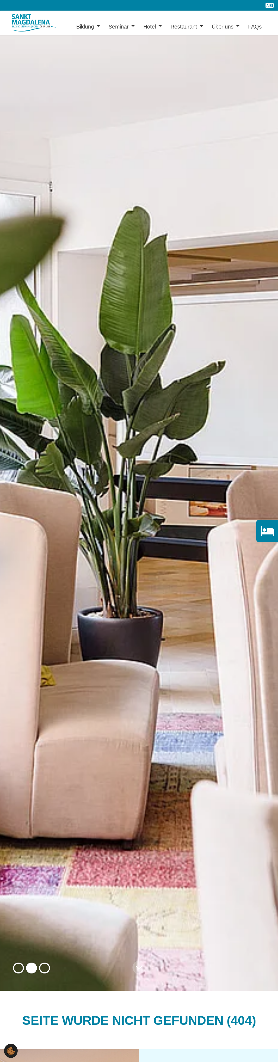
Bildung (85, 26)
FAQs (255, 26)
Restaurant (184, 26)
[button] (18, 968)
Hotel (150, 26)
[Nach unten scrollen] (139, 968)
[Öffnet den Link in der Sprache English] (269, 5)
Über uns (223, 26)
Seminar (119, 26)
